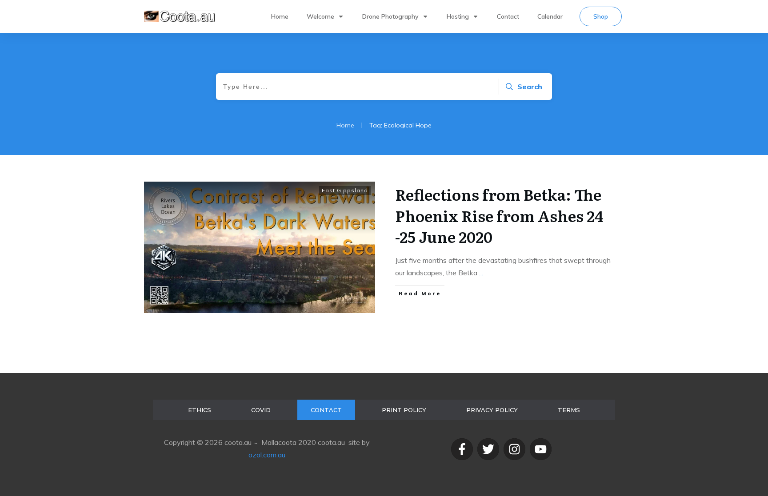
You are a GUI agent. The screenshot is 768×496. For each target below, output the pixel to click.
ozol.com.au (266, 454)
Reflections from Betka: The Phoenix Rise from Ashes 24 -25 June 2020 (499, 215)
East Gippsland (345, 190)
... (481, 272)
